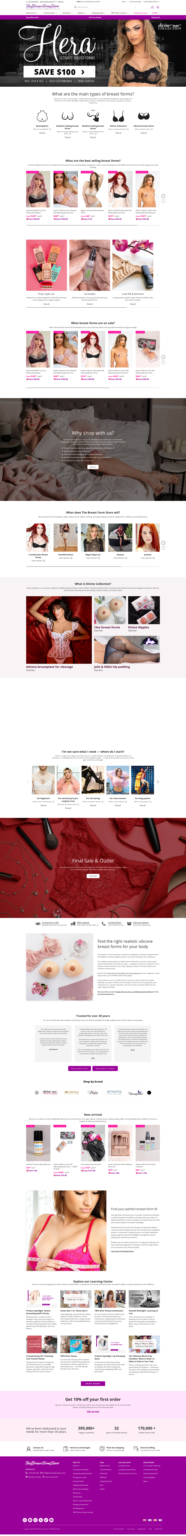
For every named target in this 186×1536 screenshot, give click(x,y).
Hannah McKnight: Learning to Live (143, 1312)
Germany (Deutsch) (150, 1473)
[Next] (157, 275)
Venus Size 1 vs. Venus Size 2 (73, 1310)
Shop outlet (93, 876)
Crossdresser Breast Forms (38, 556)
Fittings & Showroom (80, 1504)
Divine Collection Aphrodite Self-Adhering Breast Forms (120, 211)
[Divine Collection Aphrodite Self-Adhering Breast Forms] (120, 189)
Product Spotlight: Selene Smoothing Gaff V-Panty (38, 1312)
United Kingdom (149, 1477)
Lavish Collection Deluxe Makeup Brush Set (120, 1165)
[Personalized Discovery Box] (93, 1143)
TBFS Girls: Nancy (68, 1356)
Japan (145, 1481)
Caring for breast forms (127, 1470)
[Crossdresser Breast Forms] (38, 538)
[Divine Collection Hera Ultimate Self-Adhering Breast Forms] (65, 189)
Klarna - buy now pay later (82, 1501)
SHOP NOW (93, 718)
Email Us (60, 2)
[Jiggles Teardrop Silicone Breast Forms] (93, 189)
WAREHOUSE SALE (140, 13)
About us (93, 467)
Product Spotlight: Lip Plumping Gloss (110, 1357)
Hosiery (120, 554)
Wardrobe (66, 13)
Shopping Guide (106, 1481)
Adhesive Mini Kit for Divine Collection (145, 1165)
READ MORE (93, 1383)
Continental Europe (150, 1470)
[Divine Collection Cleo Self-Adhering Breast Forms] (148, 349)
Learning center (124, 1466)
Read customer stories (79, 1068)
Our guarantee (78, 1481)
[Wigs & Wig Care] (93, 538)
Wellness (81, 13)
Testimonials (77, 1497)
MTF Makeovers (78, 1508)
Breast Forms (31, 13)
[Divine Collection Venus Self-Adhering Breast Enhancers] (148, 189)
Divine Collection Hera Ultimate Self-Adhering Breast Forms (64, 211)
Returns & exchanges (80, 1489)
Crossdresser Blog (135, 2)
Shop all (47, 304)
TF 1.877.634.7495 (32, 2)
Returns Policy (158, 1529)
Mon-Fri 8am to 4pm (47, 2)
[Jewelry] (148, 538)
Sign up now (93, 1411)
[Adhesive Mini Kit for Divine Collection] (148, 1143)
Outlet (154, 13)
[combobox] (104, 7)
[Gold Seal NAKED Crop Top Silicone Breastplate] (38, 189)
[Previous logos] (37, 1093)
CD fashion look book (80, 1470)
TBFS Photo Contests (118, 13)
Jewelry (147, 554)
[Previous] (157, 269)
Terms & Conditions (119, 1529)
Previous (4, 53)
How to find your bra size (127, 1473)
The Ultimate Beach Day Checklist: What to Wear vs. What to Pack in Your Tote (142, 1359)
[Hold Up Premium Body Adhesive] (38, 1143)
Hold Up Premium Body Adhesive (38, 1164)
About (124, 2)
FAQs (150, 1529)
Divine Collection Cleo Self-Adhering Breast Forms (145, 371)
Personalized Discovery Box (91, 1164)
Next (181, 53)
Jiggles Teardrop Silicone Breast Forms (92, 211)
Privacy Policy (131, 1529)
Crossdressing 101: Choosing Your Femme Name (39, 1357)
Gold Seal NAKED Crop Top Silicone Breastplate (36, 211)
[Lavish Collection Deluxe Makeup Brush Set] (120, 1143)
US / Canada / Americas (151, 1466)
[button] (158, 7)
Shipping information (80, 1485)
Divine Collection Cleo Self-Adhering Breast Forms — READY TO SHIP (65, 1166)
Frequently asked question (82, 1473)
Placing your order (80, 1477)
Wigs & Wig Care (93, 554)
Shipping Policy (142, 1529)
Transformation (49, 13)
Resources (77, 1493)
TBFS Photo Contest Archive (83, 1512)
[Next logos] (149, 1093)
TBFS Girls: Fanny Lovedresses (109, 1310)
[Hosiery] (120, 538)
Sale (101, 1485)
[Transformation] (66, 538)
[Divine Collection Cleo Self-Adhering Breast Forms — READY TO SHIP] (65, 1143)
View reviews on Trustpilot (105, 1068)
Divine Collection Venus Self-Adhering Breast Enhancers (146, 211)
